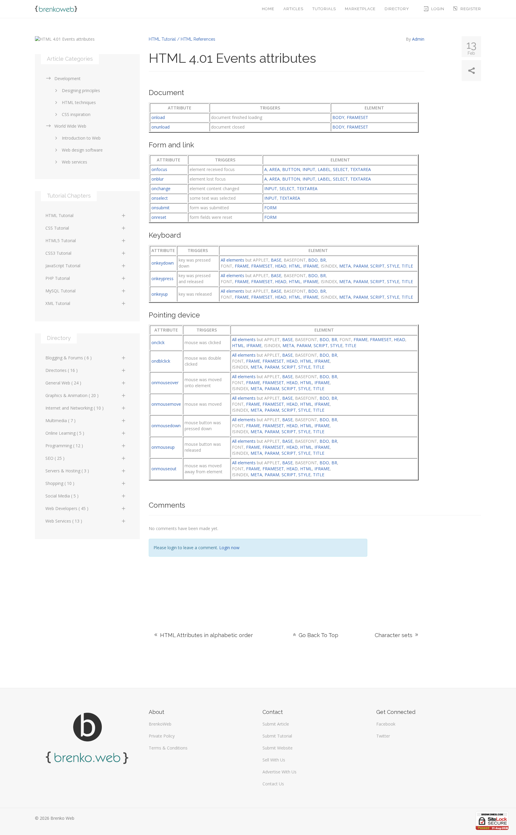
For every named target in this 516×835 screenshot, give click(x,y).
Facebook (385, 724)
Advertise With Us (279, 772)
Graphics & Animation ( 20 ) (72, 395)
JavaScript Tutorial (62, 265)
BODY (338, 117)
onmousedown (166, 425)
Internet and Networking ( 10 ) (74, 408)
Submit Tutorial (277, 736)
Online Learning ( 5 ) (64, 433)
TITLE (407, 266)
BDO (313, 260)
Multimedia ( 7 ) (60, 420)
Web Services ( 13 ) (63, 521)
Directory (397, 9)
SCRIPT (377, 266)
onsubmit (160, 207)
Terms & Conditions (168, 748)
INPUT (308, 169)
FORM (270, 207)
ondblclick (160, 361)
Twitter (383, 736)
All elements (232, 260)
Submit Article (275, 724)
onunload (160, 127)
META (345, 266)
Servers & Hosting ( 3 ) (67, 471)
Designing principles (81, 90)
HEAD (280, 266)
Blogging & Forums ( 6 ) (68, 358)
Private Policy (162, 736)
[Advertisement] (428, 566)
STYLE (393, 266)
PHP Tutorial (57, 278)
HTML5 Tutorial (60, 240)
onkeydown (162, 263)
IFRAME (310, 266)
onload (158, 117)
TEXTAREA (360, 169)
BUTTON (291, 169)
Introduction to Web (81, 138)
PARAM (360, 266)
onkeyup (159, 294)
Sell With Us (273, 760)
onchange (161, 188)
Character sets (394, 635)
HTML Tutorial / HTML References (182, 39)
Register (470, 9)
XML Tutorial (57, 303)
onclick (158, 342)
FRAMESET (357, 117)
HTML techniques (79, 102)
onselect (159, 198)
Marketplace (360, 9)
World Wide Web (70, 126)
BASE (276, 260)
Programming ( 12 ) (64, 445)
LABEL (324, 169)
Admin (418, 39)
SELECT (340, 169)
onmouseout (163, 468)
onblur (157, 179)
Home (268, 9)
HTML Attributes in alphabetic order (206, 635)
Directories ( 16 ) (61, 370)
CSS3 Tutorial (58, 253)
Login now (229, 547)
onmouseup (163, 447)
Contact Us (273, 784)
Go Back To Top (317, 635)
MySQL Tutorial (60, 291)
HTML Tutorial (59, 215)
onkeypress (162, 278)
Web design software (82, 150)
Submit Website (277, 748)
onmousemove (166, 404)
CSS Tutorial (57, 228)
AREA (274, 169)
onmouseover (165, 382)
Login (437, 9)
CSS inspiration (76, 114)
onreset (158, 217)
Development (67, 78)
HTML (295, 266)
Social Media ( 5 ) (62, 496)
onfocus (159, 169)
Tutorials (324, 9)
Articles (293, 9)
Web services (74, 162)
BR (323, 260)
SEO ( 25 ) (54, 458)
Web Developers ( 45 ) (66, 508)
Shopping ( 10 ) (59, 483)
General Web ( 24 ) (63, 383)
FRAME (242, 266)
